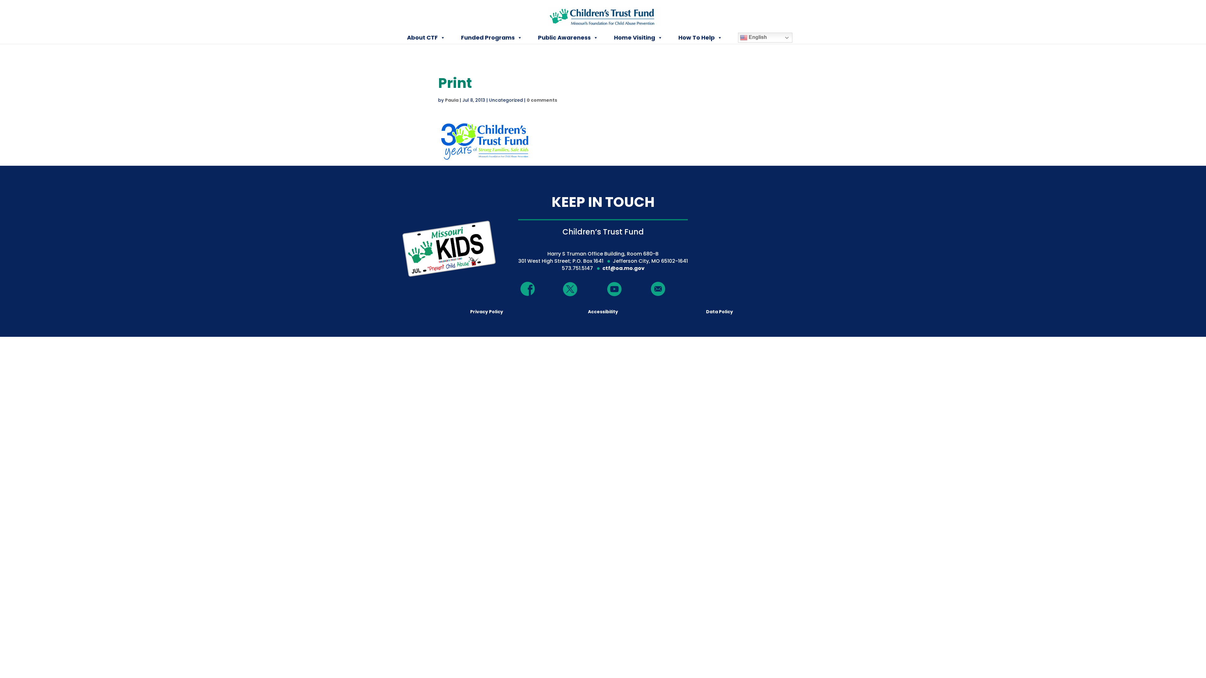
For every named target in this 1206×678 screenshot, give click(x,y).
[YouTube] (614, 288)
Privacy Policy (486, 312)
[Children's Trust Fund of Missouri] (603, 15)
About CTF (422, 37)
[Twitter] (570, 289)
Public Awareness (564, 37)
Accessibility (603, 312)
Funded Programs (488, 37)
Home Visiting (634, 37)
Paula (452, 100)
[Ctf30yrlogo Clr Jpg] (485, 159)
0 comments (542, 100)
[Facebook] (528, 288)
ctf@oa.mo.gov (623, 268)
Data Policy (719, 312)
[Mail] (658, 288)
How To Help (696, 37)
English (757, 37)
